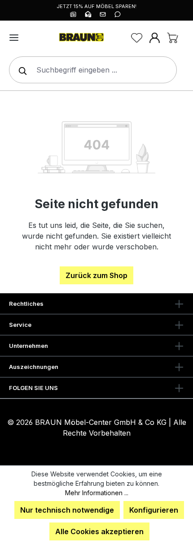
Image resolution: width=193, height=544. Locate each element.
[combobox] (93, 69)
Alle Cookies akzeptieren (99, 531)
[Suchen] (21, 69)
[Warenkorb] (172, 37)
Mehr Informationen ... (96, 493)
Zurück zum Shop (96, 275)
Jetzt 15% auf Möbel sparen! (96, 6)
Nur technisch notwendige (67, 509)
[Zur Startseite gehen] (81, 38)
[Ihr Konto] (154, 37)
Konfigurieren (153, 509)
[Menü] (13, 37)
